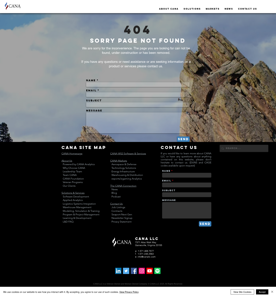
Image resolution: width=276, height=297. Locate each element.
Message (94, 110)
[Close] (272, 291)
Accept (262, 291)
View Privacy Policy (129, 291)
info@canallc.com (147, 256)
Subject (94, 100)
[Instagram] (142, 271)
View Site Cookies (242, 291)
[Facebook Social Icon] (134, 271)
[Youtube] (149, 271)
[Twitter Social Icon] (126, 271)
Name (91, 80)
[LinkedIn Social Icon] (118, 271)
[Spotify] (157, 271)
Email (91, 90)
